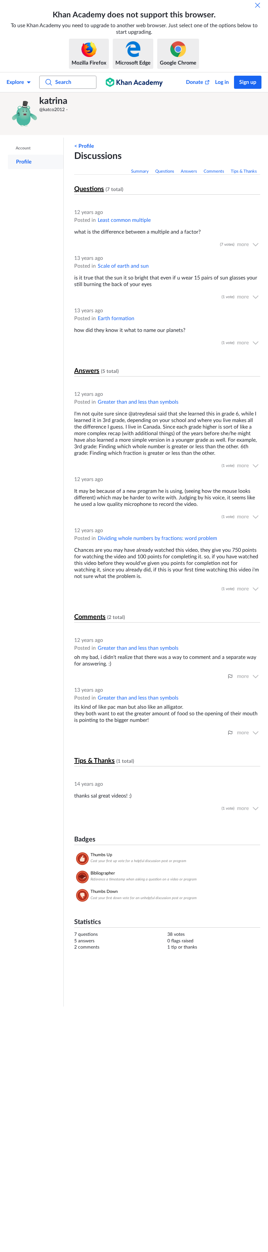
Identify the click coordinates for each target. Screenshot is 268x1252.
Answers (189, 171)
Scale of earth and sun (123, 266)
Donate (194, 82)
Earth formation (116, 318)
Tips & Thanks (244, 171)
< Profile (84, 146)
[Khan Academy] (134, 82)
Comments (214, 171)
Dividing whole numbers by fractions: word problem (157, 538)
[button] (24, 114)
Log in (222, 82)
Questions (164, 171)
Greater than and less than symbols (138, 402)
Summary (140, 171)
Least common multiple (124, 220)
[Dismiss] (257, 5)
